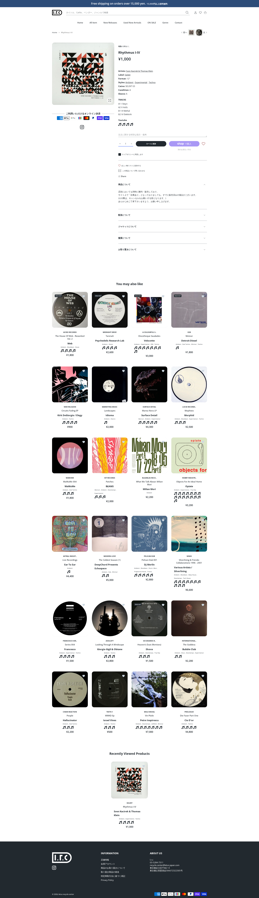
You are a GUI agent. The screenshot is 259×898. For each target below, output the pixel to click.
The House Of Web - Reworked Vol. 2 (69, 337)
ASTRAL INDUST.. (70, 556)
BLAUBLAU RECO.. (149, 478)
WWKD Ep (109, 715)
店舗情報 (105, 859)
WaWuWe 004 (70, 481)
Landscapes (109, 410)
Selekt (127, 74)
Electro (113, 419)
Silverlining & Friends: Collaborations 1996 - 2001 (189, 561)
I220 (189, 332)
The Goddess (189, 644)
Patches (109, 481)
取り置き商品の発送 (110, 872)
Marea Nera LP (149, 410)
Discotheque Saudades (149, 336)
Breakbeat (70, 347)
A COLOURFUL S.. (149, 332)
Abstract (141, 419)
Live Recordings (69, 560)
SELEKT (129, 803)
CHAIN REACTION (70, 712)
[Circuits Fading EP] (70, 384)
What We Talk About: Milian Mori (149, 483)
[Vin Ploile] (149, 689)
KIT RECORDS (109, 478)
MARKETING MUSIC (109, 407)
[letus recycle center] (57, 12)
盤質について (124, 238)
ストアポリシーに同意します (132, 154)
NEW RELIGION (70, 407)
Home (54, 32)
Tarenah (110, 336)
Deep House (192, 575)
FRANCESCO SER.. (70, 641)
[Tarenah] (110, 310)
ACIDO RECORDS (70, 332)
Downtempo (112, 490)
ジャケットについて (127, 226)
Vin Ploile (149, 715)
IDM (152, 344)
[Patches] (110, 455)
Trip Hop (193, 490)
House (77, 347)
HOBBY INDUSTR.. (189, 478)
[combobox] (128, 12)
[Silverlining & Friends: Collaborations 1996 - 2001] (189, 534)
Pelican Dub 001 (149, 560)
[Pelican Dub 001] (149, 534)
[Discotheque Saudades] (149, 310)
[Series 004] (70, 618)
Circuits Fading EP (70, 410)
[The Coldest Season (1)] (110, 534)
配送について (124, 215)
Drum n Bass (153, 568)
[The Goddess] (189, 618)
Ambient (129, 82)
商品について (124, 184)
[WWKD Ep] (110, 689)
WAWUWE (70, 478)
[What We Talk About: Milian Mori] (149, 455)
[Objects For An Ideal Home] (189, 455)
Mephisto (189, 410)
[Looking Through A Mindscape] (110, 618)
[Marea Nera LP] (149, 384)
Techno (152, 82)
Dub (109, 572)
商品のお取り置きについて (113, 867)
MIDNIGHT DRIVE (110, 332)
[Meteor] (189, 310)
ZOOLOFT (110, 641)
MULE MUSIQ (149, 712)
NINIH (189, 556)
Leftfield (154, 724)
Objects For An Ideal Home (189, 481)
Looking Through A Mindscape (109, 644)
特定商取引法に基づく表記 (113, 876)
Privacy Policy (107, 880)
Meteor (189, 336)
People (70, 715)
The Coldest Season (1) (109, 560)
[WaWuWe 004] (70, 455)
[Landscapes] (110, 384)
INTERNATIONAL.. (189, 641)
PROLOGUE (189, 712)
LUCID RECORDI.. (189, 407)
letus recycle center (66, 894)
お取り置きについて (127, 249)
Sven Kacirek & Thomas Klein (139, 71)
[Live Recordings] (70, 534)
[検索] (187, 12)
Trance (149, 571)
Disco (183, 653)
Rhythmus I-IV (129, 806)
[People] (70, 689)
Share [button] (123, 176)
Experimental (141, 82)
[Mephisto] (189, 384)
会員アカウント (108, 863)
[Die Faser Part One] (189, 689)
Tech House (187, 578)
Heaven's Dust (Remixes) (149, 644)
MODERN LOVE (110, 556)
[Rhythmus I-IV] (129, 780)
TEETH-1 (109, 712)
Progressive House (140, 571)
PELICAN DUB (149, 556)
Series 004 (70, 644)
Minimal (194, 344)
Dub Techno (186, 344)
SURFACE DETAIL (149, 407)
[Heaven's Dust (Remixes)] (149, 618)
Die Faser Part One (189, 715)
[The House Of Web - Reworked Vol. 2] (70, 310)
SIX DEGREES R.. (149, 641)
